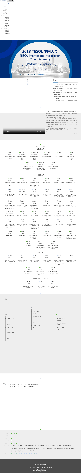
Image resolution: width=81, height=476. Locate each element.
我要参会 (5, 28)
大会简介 (5, 12)
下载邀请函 (7, 33)
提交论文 (7, 25)
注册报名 (7, 30)
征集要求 (7, 23)
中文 (8, 3)
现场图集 (5, 9)
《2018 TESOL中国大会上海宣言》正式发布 (65, 101)
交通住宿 (7, 20)
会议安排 (5, 15)
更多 (76, 80)
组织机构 (5, 26)
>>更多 (75, 133)
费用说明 (7, 31)
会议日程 (7, 17)
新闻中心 (5, 10)
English (4, 6)
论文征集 (5, 21)
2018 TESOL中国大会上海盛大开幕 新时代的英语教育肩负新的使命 (21, 83)
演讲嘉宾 (5, 13)
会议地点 (7, 18)
